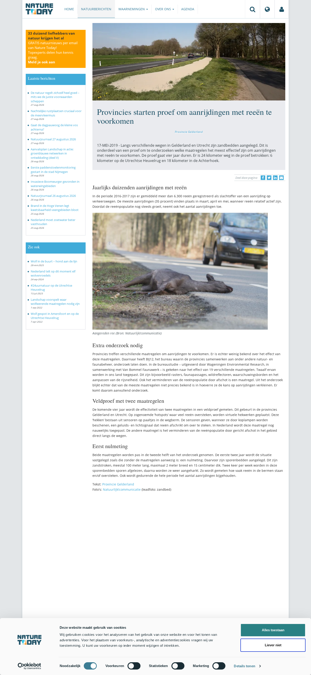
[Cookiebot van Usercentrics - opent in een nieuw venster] (29, 666)
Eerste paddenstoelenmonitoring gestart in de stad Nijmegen (53, 169)
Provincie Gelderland (189, 131)
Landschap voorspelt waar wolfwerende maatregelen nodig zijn (55, 302)
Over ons (163, 9)
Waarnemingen (132, 9)
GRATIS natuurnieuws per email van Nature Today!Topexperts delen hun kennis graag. (53, 52)
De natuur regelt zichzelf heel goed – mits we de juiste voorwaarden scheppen (55, 97)
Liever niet (273, 645)
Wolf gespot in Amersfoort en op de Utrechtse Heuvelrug (55, 316)
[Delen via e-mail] (281, 177)
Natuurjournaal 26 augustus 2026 (53, 196)
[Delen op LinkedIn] (275, 177)
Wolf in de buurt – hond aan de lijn (54, 261)
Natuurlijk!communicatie (122, 489)
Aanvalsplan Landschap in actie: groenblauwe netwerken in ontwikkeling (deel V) (52, 153)
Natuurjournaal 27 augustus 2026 (53, 139)
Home (69, 9)
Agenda (187, 9)
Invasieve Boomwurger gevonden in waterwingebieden (55, 184)
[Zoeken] (252, 9)
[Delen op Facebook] (263, 177)
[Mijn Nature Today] (282, 9)
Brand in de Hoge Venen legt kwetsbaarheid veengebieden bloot (55, 208)
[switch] (133, 666)
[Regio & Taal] (267, 9)
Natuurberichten (96, 9)
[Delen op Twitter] (269, 177)
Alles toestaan (273, 630)
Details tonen (244, 666)
